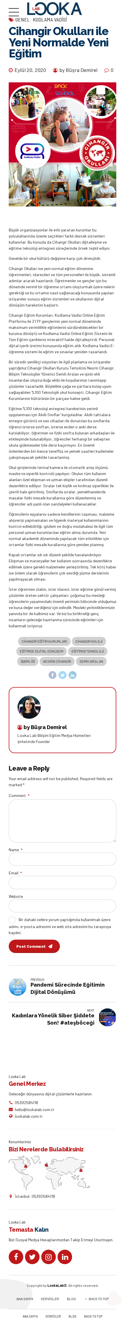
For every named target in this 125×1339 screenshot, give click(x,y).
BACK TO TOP (99, 1299)
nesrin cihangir (57, 661)
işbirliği (28, 661)
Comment (19, 795)
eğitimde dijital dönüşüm (41, 651)
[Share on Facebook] (53, 675)
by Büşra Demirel (78, 70)
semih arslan (91, 661)
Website (16, 896)
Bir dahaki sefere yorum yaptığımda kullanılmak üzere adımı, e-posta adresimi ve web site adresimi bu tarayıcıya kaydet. (60, 926)
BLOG (71, 1299)
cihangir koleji (89, 641)
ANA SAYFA (24, 1299)
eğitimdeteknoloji (88, 651)
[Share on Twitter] (62, 675)
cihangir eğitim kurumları (44, 641)
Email (15, 872)
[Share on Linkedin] (73, 675)
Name (15, 849)
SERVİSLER (50, 1299)
